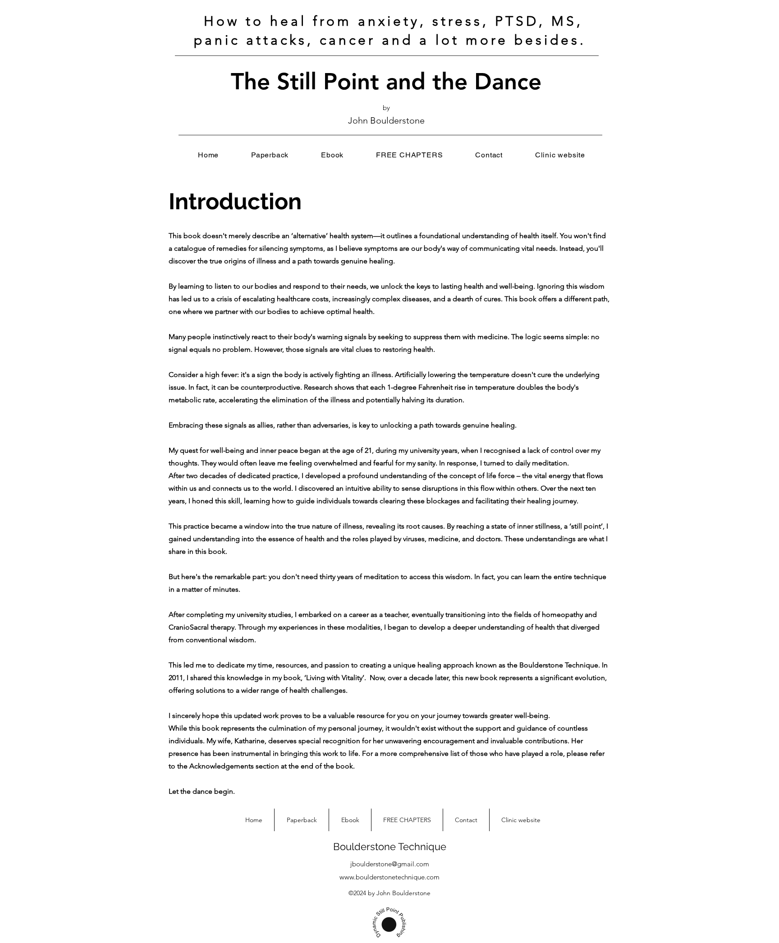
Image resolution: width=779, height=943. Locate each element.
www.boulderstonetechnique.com (389, 877)
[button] (409, 155)
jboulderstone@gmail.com (389, 864)
